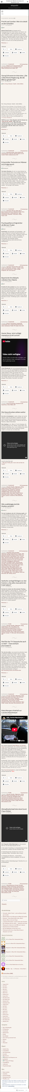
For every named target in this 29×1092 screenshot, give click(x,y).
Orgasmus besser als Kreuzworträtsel (10, 926)
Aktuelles (12, 487)
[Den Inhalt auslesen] (2, 973)
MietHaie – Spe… (9, 968)
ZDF (17, 68)
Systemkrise (12, 495)
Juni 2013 (5, 987)
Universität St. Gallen (12, 269)
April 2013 (5, 991)
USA (13, 891)
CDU (9, 626)
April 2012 (5, 1011)
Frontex (15, 560)
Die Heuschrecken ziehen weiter (13, 412)
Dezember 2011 (6, 1018)
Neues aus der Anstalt (7, 121)
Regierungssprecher (17, 568)
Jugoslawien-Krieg (10, 563)
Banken (8, 65)
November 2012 (6, 999)
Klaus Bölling (4, 564)
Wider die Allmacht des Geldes (8, 68)
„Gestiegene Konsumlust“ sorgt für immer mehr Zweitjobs (15, 921)
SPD (10, 571)
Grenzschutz (4, 561)
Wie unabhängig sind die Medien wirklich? (10, 505)
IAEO (2, 889)
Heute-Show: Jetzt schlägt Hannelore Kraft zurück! (11, 334)
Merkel (15, 153)
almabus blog (6, 1049)
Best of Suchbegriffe (7, 1027)
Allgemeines (17, 487)
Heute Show (4, 404)
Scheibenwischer (12, 154)
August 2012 (5, 1004)
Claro (18, 556)
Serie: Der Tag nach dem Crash (9, 1037)
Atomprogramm (20, 886)
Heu (9, 324)
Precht (19, 67)
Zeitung (10, 573)
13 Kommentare (24, 694)
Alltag (22, 487)
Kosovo (9, 564)
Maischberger (4, 799)
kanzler (17, 700)
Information (4, 562)
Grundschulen (4, 324)
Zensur (14, 573)
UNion (10, 572)
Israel (5, 890)
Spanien (7, 495)
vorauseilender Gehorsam (18, 572)
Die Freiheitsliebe (6, 1052)
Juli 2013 (5, 986)
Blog (5, 556)
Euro (21, 488)
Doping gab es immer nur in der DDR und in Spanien (14, 925)
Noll (19, 266)
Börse (20, 210)
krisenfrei (5, 1054)
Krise (11, 67)
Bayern (8, 323)
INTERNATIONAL (5, 491)
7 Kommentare (24, 624)
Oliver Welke (10, 404)
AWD (2, 795)
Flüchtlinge (3, 560)
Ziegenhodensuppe (7, 1065)
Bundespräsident (10, 152)
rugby (20, 213)
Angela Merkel (4, 488)
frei (12, 560)
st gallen (18, 268)
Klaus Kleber (9, 890)
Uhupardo (9, 25)
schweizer (14, 268)
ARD (23, 553)
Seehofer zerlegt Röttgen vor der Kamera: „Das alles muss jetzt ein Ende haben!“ (14, 583)
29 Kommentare (24, 883)
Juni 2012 (5, 1008)
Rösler (18, 631)
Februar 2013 (6, 994)
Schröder (14, 569)
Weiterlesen (4, 43)
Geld (21, 65)
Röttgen (22, 631)
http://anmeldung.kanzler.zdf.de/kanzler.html (11, 670)
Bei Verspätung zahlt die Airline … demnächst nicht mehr (15, 923)
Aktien (17, 210)
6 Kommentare (24, 321)
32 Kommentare (24, 485)
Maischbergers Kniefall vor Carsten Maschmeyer (11, 711)
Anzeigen (19, 553)
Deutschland (13, 323)
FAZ (13, 558)
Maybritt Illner (15, 266)
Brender (8, 556)
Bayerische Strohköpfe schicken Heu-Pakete (10, 279)
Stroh (20, 325)
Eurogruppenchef (16, 65)
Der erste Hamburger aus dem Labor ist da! (12, 928)
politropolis (5, 1059)
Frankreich (17, 489)
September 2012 (6, 1002)
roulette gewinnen (14, 213)
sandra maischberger (6, 800)
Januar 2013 (5, 996)
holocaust (21, 887)
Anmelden (5, 1073)
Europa (7, 489)
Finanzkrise (12, 489)
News (8, 494)
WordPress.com (6, 1079)
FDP (11, 629)
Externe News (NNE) (8, 973)
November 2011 (6, 1019)
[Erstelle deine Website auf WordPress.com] (14, 1)
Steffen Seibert (15, 571)
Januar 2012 (5, 1016)
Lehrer (2, 325)
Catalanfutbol (6, 1050)
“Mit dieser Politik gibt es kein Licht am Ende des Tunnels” (12, 463)
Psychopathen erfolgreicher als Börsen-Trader (11, 224)
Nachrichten (4, 494)
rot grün (9, 569)
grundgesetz (10, 561)
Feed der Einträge (6, 1075)
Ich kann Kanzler (11, 699)
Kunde (15, 564)
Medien (14, 566)
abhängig (9, 552)
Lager (18, 564)
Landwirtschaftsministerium (16, 324)
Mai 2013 (5, 989)
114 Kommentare (23, 551)
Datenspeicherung (5, 628)
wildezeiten (5, 1064)
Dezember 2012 (6, 997)
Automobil (3, 555)
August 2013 (5, 984)
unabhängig (6, 572)
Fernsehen (14, 629)
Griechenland (10, 490)
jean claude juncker (5, 67)
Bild (2, 556)
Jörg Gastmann (12, 700)
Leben (14, 493)
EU (11, 65)
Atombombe (13, 886)
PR (14, 325)
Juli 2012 (5, 1006)
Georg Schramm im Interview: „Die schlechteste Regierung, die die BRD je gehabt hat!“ (14, 78)
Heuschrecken (17, 490)
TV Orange (11, 1060)
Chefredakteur (13, 556)
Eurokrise (3, 489)
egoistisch (9, 266)
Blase (2, 211)
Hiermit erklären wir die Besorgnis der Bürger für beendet (15, 916)
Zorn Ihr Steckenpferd (9, 770)
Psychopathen (8, 268)
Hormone (11, 211)
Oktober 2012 (6, 1001)
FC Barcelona (6, 1029)
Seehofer (3, 633)
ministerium (7, 325)
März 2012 (5, 1013)
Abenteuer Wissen (11, 210)
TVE (2, 572)
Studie (22, 268)
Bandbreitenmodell (5, 697)
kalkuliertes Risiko (17, 211)
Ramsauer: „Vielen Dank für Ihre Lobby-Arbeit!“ (13, 918)
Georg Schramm (5, 153)
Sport (4, 1041)
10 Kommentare (24, 265)
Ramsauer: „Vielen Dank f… (21, 968)
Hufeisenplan (16, 561)
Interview (11, 153)
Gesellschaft (11, 64)
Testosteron (15, 214)
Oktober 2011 (6, 1021)
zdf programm (12, 270)
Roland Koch (4, 569)
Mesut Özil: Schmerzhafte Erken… (16, 939)
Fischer (21, 558)
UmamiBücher (6, 1062)
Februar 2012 (6, 1014)
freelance (9, 560)
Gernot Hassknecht (11, 403)
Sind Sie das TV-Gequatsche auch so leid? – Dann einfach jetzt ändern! (13, 643)
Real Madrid (5, 1036)
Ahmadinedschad (11, 885)
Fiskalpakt (3, 630)
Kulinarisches (6, 1032)
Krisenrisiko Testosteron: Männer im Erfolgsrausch (14, 163)
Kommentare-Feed (7, 1077)
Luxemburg (15, 67)
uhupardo (14, 5)
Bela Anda (21, 555)
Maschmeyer (11, 799)
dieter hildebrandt (19, 152)
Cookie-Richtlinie (11, 1086)
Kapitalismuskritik (5, 493)
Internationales (13, 491)
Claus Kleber (14, 626)
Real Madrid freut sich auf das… (17, 964)
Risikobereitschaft (5, 213)
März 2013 (5, 992)
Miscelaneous (6, 1055)
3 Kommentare (24, 150)
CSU (18, 626)
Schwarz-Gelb (19, 569)
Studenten (10, 214)
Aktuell (8, 487)
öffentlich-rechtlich (11, 555)
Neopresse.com (13, 1057)
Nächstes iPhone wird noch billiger (10, 920)
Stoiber (20, 571)
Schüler (17, 325)
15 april (8, 695)
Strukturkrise (4, 214)
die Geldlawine (20, 697)
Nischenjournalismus (14, 567)
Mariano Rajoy (8, 566)
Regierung (19, 494)
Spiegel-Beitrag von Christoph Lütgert (13, 746)
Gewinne (6, 211)
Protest (15, 494)
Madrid (17, 493)
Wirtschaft (3, 573)
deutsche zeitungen (9, 557)
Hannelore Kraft (19, 403)
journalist (3, 563)
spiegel (16, 800)
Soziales (3, 495)
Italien (18, 491)
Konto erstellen (6, 1072)
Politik (6, 154)
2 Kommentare (24, 209)
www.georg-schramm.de (6, 117)
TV (10, 633)
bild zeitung (6, 795)
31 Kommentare (24, 64)
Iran (2, 890)
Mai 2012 (5, 1009)
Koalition (19, 630)
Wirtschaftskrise (19, 495)
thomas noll (4, 269)
